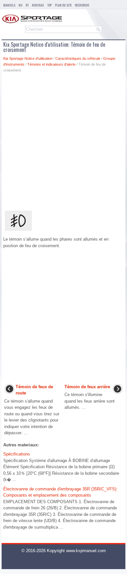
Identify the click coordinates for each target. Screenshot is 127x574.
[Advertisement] (63, 143)
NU (20, 5)
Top (49, 5)
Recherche (82, 5)
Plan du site (63, 5)
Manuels (9, 5)
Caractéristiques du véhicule (77, 58)
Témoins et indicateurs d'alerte (51, 64)
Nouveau (38, 5)
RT (27, 5)
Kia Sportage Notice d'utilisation (27, 58)
